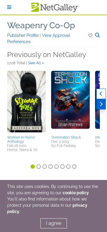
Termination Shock (66, 137)
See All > (36, 63)
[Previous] (101, 94)
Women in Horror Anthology (21, 139)
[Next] (101, 104)
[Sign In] (9, 7)
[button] (90, 35)
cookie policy (76, 192)
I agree (53, 223)
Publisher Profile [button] (23, 35)
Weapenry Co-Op (41, 25)
